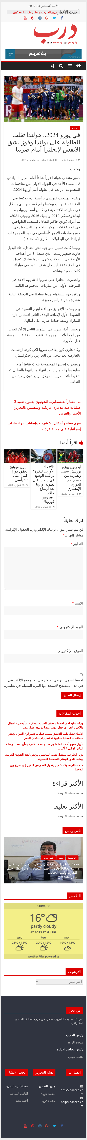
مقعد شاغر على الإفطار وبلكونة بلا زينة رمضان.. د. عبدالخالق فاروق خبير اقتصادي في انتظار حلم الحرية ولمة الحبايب (43, 868)
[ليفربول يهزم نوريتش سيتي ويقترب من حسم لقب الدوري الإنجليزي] (70, 452)
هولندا (36, 160)
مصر (60, 857)
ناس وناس (48, 857)
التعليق (77, 544)
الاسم (77, 603)
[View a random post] (52, 66)
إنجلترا (50, 160)
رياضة (75, 128)
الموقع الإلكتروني (70, 651)
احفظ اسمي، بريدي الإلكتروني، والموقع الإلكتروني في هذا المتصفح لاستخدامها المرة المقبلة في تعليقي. (43, 683)
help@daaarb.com (72, 1104)
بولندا (43, 160)
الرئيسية (72, 857)
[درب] (78, 66)
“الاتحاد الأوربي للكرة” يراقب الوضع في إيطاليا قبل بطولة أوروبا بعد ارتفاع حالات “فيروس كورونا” (43, 484)
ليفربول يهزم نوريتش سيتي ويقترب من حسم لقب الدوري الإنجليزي (71, 478)
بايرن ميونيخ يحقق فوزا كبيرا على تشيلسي (19, 473)
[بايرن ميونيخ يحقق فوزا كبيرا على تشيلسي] (17, 452)
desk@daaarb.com (72, 1092)
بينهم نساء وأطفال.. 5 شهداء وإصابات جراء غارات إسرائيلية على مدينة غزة (44, 426)
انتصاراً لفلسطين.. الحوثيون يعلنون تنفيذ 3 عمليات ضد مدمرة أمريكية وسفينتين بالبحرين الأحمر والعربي (47, 407)
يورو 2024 (26, 160)
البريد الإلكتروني (70, 627)
